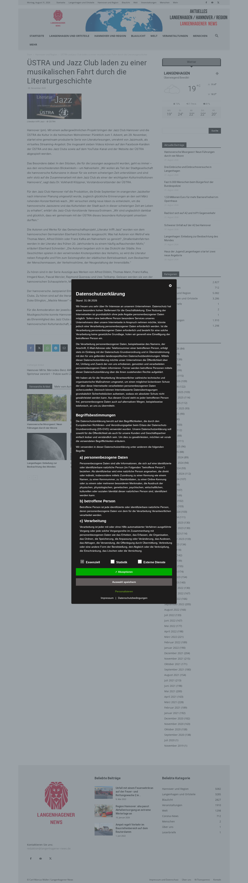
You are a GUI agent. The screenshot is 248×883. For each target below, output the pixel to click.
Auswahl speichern (124, 581)
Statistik (121, 562)
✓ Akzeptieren (124, 571)
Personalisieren (124, 591)
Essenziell (93, 562)
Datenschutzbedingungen (132, 597)
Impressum (107, 597)
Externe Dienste (154, 562)
